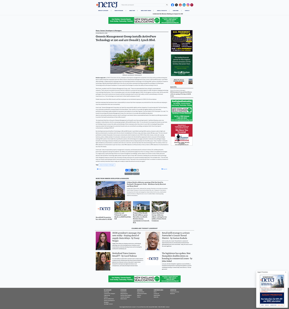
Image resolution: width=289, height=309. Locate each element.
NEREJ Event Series (146, 10)
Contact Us (156, 293)
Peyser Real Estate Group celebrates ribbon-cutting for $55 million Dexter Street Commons (159, 217)
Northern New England (126, 295)
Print (99, 169)
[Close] (286, 272)
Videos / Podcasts (162, 10)
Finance (106, 297)
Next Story (136, 173)
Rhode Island (124, 299)
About (155, 292)
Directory (132, 10)
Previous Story (129, 173)
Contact (167, 307)
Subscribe (156, 297)
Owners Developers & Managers (107, 165)
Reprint (165, 169)
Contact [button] (187, 10)
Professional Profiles (142, 293)
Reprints (139, 295)
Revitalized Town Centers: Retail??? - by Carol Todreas (124, 254)
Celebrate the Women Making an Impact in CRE (153, 14)
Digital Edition (140, 292)
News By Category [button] (103, 10)
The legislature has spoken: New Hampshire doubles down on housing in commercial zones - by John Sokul (177, 257)
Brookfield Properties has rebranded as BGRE (104, 218)
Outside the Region (125, 297)
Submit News (157, 295)
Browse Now (179, 83)
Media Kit (172, 293)
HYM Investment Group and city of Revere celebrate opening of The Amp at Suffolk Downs (181, 94)
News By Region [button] (119, 10)
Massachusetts (124, 293)
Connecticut (124, 292)
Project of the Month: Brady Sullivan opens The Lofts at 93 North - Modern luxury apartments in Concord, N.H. (141, 218)
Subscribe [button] (176, 10)
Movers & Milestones (109, 299)
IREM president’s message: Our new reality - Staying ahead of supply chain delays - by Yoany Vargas (126, 236)
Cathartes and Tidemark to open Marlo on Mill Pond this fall (122, 216)
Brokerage (106, 292)
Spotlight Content (108, 304)
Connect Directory (174, 292)
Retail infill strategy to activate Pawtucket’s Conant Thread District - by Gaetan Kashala (176, 235)
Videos (138, 297)
